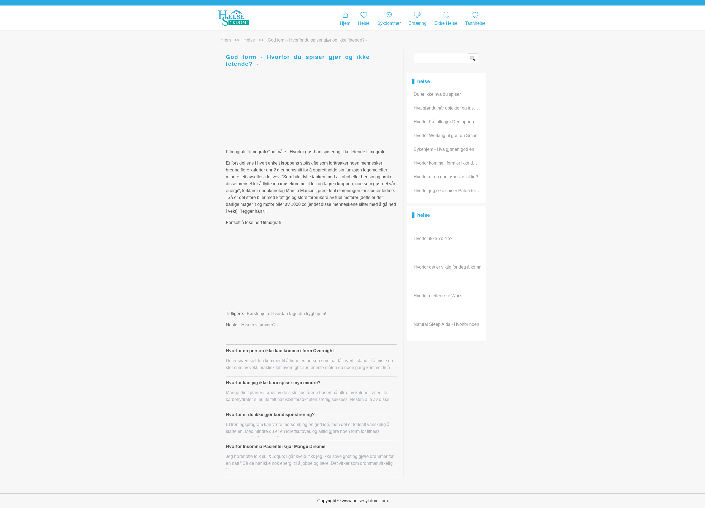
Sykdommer (389, 23)
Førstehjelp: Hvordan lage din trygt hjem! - (288, 313)
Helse (364, 23)
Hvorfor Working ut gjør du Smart (446, 135)
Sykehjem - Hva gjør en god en (444, 149)
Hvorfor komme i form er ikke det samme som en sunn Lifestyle (474, 163)
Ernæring (417, 23)
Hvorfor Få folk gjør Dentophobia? (447, 121)
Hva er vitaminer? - (259, 325)
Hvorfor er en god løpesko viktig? (446, 176)
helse (249, 40)
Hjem (345, 23)
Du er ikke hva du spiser (437, 94)
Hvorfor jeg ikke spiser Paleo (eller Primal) (455, 190)
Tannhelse (475, 23)
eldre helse (445, 23)
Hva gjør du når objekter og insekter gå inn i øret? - (463, 108)
